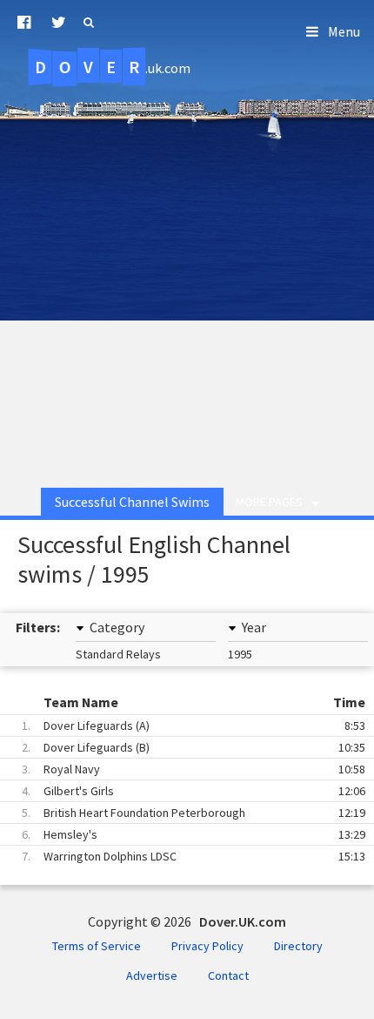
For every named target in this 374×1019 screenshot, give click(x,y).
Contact (228, 975)
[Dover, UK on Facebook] (24, 23)
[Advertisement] (187, 273)
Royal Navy (193, 769)
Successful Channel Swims (132, 501)
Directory (298, 946)
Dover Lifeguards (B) (193, 747)
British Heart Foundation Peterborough (193, 812)
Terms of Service (96, 946)
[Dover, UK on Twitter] (59, 23)
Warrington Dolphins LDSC (193, 856)
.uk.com (112, 67)
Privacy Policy (207, 946)
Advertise (151, 975)
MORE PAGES (269, 502)
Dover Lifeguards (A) (193, 725)
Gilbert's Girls (193, 791)
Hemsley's (193, 834)
